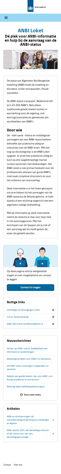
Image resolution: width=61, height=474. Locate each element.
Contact (7, 464)
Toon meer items (32, 394)
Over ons (18, 464)
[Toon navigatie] (6, 18)
